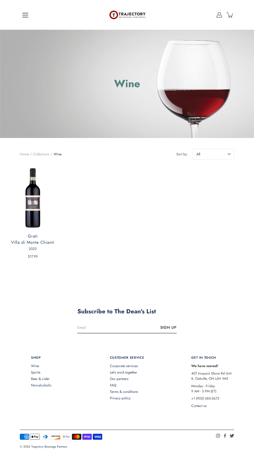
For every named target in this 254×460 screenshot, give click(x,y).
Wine (35, 365)
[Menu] (25, 15)
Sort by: (182, 154)
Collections (41, 154)
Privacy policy (120, 398)
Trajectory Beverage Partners (49, 446)
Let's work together (123, 372)
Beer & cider (40, 378)
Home (24, 154)
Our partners (119, 378)
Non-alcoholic (41, 385)
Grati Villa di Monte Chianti (32, 239)
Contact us (199, 405)
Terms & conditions (124, 391)
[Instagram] (218, 436)
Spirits (35, 372)
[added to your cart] (230, 15)
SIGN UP (168, 327)
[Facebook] (225, 436)
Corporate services (124, 365)
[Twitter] (232, 436)
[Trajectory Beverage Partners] (127, 14)
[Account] (219, 15)
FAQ (113, 385)
